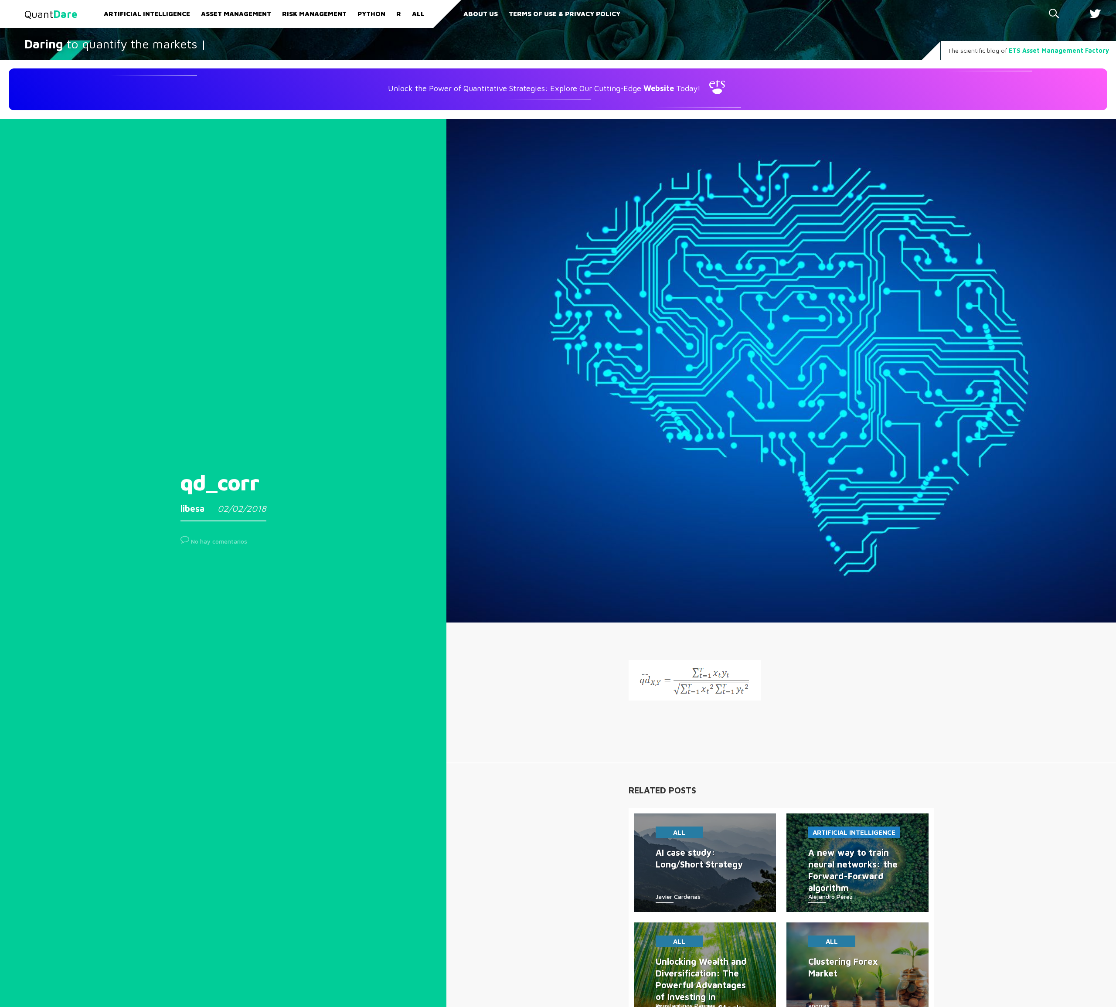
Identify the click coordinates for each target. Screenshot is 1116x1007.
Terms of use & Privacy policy (564, 13)
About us (480, 13)
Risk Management (314, 13)
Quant (50, 14)
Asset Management (236, 13)
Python (371, 13)
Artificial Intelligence (147, 13)
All (418, 13)
